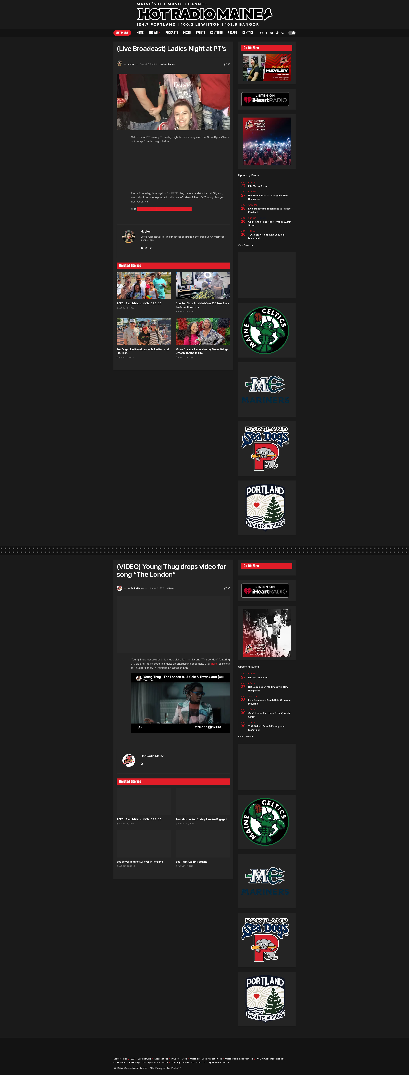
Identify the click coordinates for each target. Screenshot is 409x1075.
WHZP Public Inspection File (271, 1058)
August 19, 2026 (185, 866)
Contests (216, 32)
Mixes (187, 32)
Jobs (184, 1058)
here (214, 663)
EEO (133, 1058)
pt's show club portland (174, 209)
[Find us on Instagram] (261, 33)
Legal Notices (161, 1058)
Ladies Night (146, 209)
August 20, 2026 (185, 824)
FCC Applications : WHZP (216, 1062)
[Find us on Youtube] (271, 33)
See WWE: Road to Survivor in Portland (140, 861)
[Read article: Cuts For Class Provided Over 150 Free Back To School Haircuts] (203, 285)
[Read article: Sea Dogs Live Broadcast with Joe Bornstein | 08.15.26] (144, 331)
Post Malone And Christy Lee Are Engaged (201, 819)
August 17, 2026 (126, 357)
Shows (153, 32)
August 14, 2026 (185, 357)
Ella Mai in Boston (258, 186)
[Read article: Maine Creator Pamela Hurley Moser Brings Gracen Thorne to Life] (203, 331)
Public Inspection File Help (126, 1062)
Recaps (232, 32)
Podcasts (172, 32)
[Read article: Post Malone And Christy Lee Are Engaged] (203, 801)
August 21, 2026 (126, 308)
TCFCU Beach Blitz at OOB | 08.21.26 (139, 303)
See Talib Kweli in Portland (191, 861)
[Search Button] (283, 33)
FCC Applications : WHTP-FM (186, 1062)
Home (140, 32)
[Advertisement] (266, 275)
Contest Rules (120, 1058)
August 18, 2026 (185, 311)
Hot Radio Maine (135, 588)
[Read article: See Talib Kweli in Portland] (203, 844)
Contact (247, 32)
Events (200, 32)
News (171, 588)
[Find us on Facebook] (266, 33)
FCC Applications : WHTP (155, 1062)
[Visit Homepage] (204, 14)
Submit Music (144, 1058)
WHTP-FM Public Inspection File (206, 1058)
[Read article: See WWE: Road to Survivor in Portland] (144, 844)
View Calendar (246, 245)
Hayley (130, 64)
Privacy (175, 1058)
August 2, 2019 (147, 64)
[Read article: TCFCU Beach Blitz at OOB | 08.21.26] (144, 285)
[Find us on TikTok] (277, 33)
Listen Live (122, 33)
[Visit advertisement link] (173, 218)
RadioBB (176, 1068)
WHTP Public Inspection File (239, 1058)
